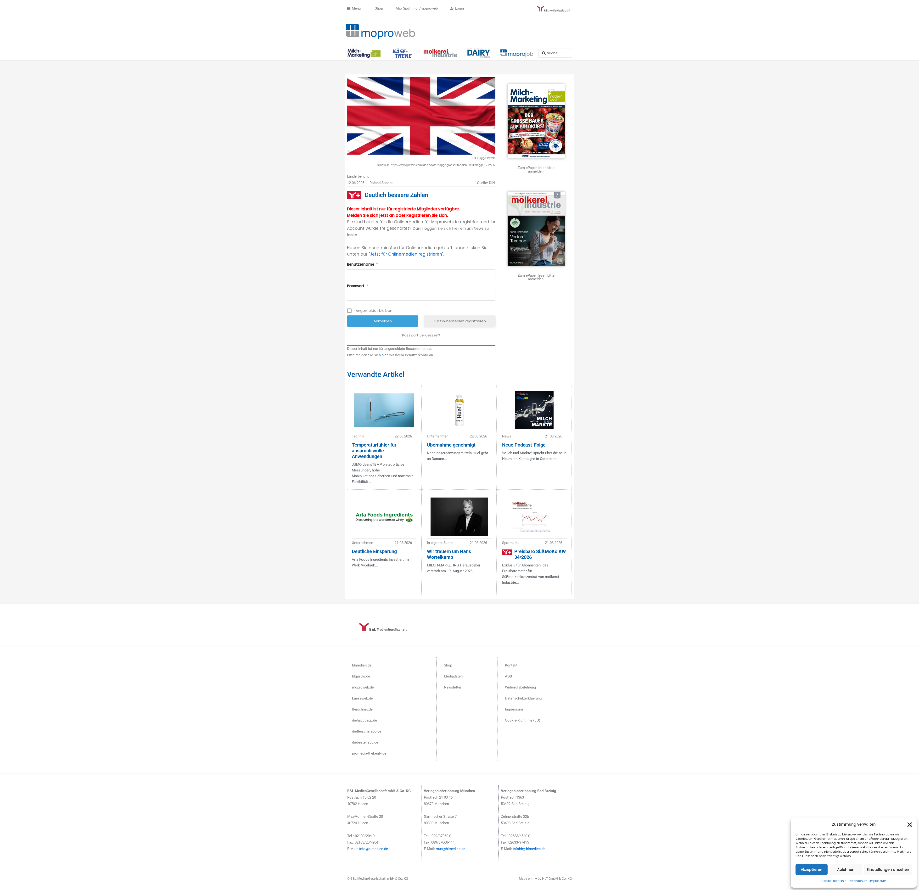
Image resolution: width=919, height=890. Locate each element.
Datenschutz (858, 881)
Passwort (357, 285)
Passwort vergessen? (421, 335)
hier (385, 355)
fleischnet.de (362, 709)
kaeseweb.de (362, 698)
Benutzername (362, 264)
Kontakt (511, 665)
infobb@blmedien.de (529, 849)
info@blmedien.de (373, 849)
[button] (909, 824)
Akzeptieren (811, 869)
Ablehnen (845, 869)
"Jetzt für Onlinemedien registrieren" (406, 254)
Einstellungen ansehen (888, 869)
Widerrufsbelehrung (520, 687)
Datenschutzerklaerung (523, 698)
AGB (508, 676)
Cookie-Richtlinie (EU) (522, 720)
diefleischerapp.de (366, 731)
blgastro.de (361, 676)
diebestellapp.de (365, 742)
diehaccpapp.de (364, 720)
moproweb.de (363, 687)
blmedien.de (361, 665)
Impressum (877, 881)
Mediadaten (453, 676)
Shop (448, 665)
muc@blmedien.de (450, 849)
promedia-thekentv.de (369, 753)
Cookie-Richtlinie (833, 881)
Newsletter (452, 687)
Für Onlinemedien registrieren (460, 321)
